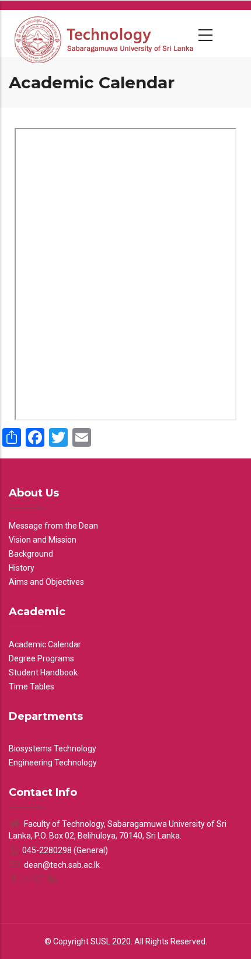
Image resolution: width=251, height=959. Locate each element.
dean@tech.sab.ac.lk (61, 865)
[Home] (105, 33)
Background (31, 553)
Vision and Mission (42, 539)
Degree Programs (41, 658)
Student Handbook (43, 672)
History (21, 567)
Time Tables (31, 686)
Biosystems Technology (52, 748)
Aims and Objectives (46, 582)
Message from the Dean (53, 525)
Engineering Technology (53, 762)
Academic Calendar (45, 644)
